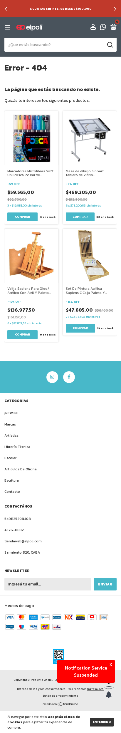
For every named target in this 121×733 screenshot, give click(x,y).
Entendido (102, 722)
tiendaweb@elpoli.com (23, 541)
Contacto (12, 491)
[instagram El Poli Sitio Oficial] (52, 377)
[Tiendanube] (60, 705)
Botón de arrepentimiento (60, 695)
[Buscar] (110, 45)
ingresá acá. (95, 689)
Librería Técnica (17, 446)
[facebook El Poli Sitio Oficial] (69, 377)
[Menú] (8, 27)
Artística (11, 435)
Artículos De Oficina (20, 469)
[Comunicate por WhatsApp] (103, 28)
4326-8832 (14, 530)
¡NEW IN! (11, 413)
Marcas (10, 424)
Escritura (11, 480)
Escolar (10, 458)
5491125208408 (17, 518)
